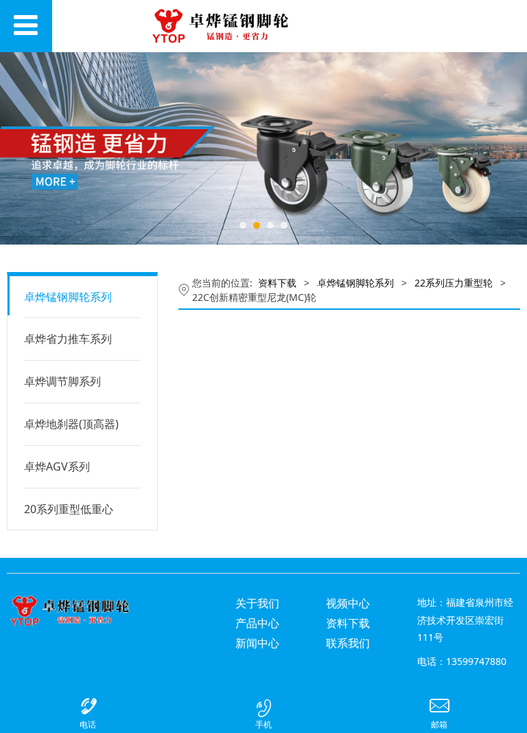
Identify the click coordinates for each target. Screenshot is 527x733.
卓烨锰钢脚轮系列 (68, 296)
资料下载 (277, 282)
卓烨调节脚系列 (62, 381)
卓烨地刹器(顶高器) (71, 423)
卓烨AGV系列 (57, 466)
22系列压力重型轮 (453, 282)
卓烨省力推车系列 (68, 338)
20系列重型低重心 (68, 509)
